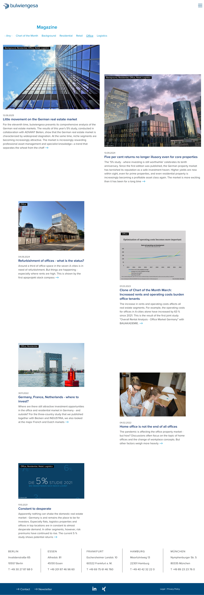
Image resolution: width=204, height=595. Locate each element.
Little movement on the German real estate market (40, 119)
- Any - (8, 35)
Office (89, 35)
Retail (79, 35)
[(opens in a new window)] (94, 589)
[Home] (6, 6)
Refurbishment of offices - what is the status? (51, 261)
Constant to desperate (34, 509)
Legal (162, 589)
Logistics (102, 35)
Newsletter (45, 589)
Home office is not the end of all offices (148, 427)
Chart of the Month (27, 35)
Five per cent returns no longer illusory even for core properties (151, 157)
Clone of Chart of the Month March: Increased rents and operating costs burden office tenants (152, 294)
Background (49, 35)
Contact (25, 589)
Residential (66, 35)
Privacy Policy (173, 589)
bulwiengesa (27, 6)
